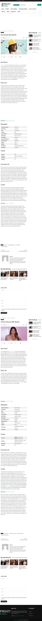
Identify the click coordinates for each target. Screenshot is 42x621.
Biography (5, 30)
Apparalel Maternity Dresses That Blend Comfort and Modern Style (37, 48)
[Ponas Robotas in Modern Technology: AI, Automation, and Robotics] (30, 40)
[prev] (29, 5)
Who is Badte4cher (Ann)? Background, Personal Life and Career (14, 278)
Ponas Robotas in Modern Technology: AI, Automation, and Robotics (37, 40)
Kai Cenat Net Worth (4, 246)
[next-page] (3, 283)
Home (2, 30)
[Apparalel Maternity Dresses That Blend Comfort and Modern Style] (30, 48)
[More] (20, 57)
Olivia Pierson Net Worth (10, 120)
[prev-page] (1, 283)
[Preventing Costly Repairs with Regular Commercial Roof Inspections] (30, 36)
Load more (34, 52)
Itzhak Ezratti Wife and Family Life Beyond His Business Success (4, 278)
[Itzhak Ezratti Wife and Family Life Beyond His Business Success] (5, 274)
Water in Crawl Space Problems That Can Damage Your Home (36, 44)
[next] (31, 5)
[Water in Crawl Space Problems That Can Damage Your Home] (30, 44)
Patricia (4, 37)
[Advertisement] (21, 21)
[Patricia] (1, 37)
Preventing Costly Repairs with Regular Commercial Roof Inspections (37, 36)
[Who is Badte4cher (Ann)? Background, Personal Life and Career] (14, 274)
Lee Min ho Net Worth (9, 203)
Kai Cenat (2, 65)
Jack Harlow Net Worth (23, 251)
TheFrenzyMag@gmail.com (19, 615)
